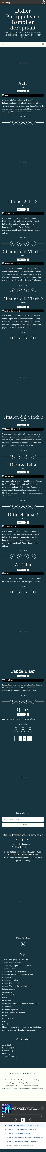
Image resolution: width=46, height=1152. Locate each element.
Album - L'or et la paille (11, 983)
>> (29, 738)
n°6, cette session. (9, 1018)
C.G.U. (18, 1085)
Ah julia (23, 564)
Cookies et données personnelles (21, 1088)
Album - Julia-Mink (10, 980)
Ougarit (5, 1024)
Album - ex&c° (8, 977)
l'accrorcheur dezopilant (27, 858)
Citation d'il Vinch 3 (23, 417)
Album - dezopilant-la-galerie (14, 971)
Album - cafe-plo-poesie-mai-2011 (16, 960)
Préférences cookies (37, 1088)
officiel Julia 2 (23, 201)
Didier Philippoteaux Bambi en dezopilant (23, 19)
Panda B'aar (23, 671)
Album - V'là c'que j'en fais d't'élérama (17, 986)
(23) (6, 1054)
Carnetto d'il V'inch (10, 995)
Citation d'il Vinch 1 (23, 251)
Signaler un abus (9, 1085)
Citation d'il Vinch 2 (23, 298)
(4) (9, 1057)
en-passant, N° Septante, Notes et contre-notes (20, 1004)
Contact (36, 1083)
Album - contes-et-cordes (12, 963)
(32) (7, 1051)
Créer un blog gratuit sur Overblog (14, 1083)
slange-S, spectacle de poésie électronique (19, 1030)
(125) (9, 1048)
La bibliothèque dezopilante (13, 1009)
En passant (6, 1001)
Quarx (23, 709)
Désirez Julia (23, 464)
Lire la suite (23, 116)
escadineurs (7, 1006)
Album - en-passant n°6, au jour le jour (17, 974)
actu (23, 87)
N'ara (4, 1021)
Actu (23, 83)
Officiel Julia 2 (23, 514)
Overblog (36, 1073)
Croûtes (5, 998)
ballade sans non (8, 989)
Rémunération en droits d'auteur (31, 1085)
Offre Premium (6, 1088)
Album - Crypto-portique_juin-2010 (16, 966)
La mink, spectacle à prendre (13, 1012)
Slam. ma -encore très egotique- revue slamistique (22, 1027)
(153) (6, 1045)
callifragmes (7, 992)
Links (4, 1015)
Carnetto (23, 255)
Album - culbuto (8, 968)
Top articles (29, 1083)
